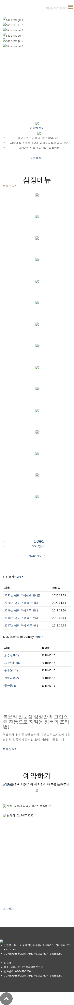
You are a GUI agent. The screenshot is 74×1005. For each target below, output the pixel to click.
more (18, 576)
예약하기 (8, 908)
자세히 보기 (12, 186)
